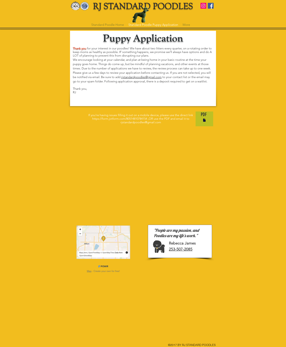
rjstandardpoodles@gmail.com (141, 77)
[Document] (204, 120)
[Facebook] (211, 6)
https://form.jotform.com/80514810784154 (119, 118)
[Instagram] (203, 6)
